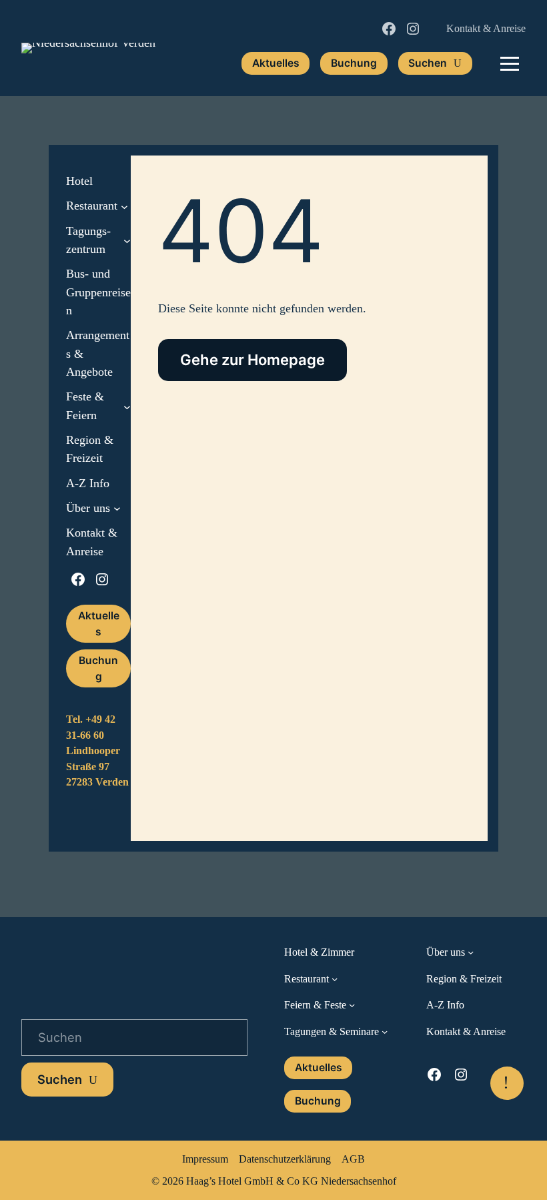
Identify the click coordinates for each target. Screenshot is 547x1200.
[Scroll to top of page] (507, 1083)
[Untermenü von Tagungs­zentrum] (127, 240)
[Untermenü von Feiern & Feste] (352, 1005)
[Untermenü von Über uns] (117, 508)
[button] (510, 63)
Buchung (354, 63)
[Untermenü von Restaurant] (124, 206)
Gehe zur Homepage (252, 359)
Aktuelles (276, 63)
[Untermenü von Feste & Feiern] (127, 406)
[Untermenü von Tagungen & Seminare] (385, 1031)
